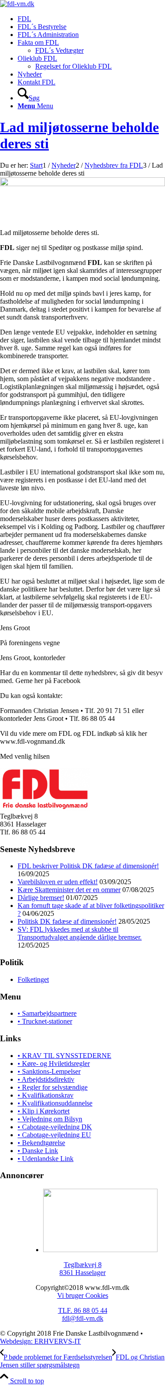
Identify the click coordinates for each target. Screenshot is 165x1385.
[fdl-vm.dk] (17, 3)
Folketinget (33, 979)
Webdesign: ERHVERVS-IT (40, 1341)
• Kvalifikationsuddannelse (55, 1103)
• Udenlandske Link (45, 1158)
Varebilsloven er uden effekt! (58, 881)
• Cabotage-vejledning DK (55, 1127)
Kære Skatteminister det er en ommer (69, 889)
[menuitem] (91, 19)
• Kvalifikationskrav (45, 1095)
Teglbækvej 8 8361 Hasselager (82, 1268)
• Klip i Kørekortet (44, 1111)
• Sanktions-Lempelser (49, 1071)
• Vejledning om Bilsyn (50, 1119)
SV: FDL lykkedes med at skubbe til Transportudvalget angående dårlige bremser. (80, 933)
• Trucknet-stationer (45, 1021)
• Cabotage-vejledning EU (54, 1135)
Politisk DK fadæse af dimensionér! (67, 921)
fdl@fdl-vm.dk (82, 1318)
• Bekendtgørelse (41, 1142)
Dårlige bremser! (41, 897)
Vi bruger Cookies (82, 1295)
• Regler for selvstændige (53, 1087)
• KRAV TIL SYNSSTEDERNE (64, 1055)
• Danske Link (38, 1150)
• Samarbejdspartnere (47, 1013)
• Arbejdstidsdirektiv (46, 1079)
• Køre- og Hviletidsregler (54, 1063)
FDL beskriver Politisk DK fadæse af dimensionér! (88, 866)
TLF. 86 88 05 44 (82, 1310)
